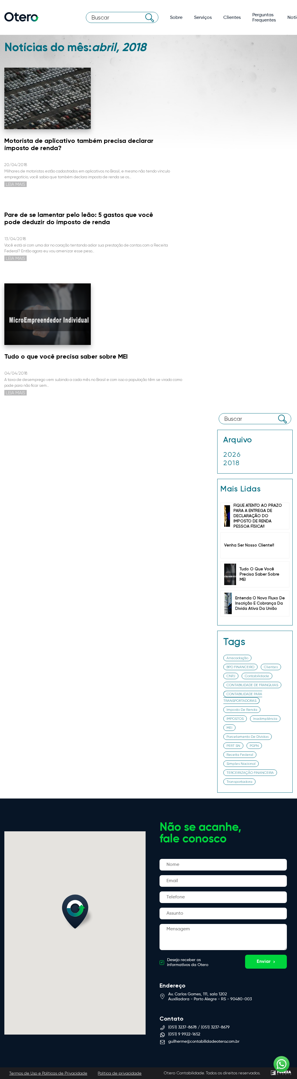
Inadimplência (265, 719)
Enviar (264, 961)
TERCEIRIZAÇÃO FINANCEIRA (250, 773)
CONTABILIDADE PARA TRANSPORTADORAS (242, 697)
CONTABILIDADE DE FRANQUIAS (252, 685)
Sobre (176, 17)
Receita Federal (240, 755)
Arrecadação (237, 658)
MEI (229, 728)
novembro (243, 470)
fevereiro (242, 491)
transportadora (239, 782)
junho (238, 477)
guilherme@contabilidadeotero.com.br (204, 1042)
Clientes (232, 17)
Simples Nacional (241, 764)
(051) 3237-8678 (182, 1027)
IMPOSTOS (235, 719)
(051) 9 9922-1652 (184, 1034)
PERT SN (233, 746)
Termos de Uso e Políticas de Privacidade (48, 1073)
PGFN (254, 746)
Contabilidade (257, 676)
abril (237, 461)
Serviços (203, 17)
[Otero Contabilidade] (21, 17)
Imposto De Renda (242, 710)
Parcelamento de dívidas (248, 737)
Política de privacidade (120, 1073)
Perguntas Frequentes (264, 18)
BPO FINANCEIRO (240, 667)
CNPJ (231, 676)
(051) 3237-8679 (215, 1027)
